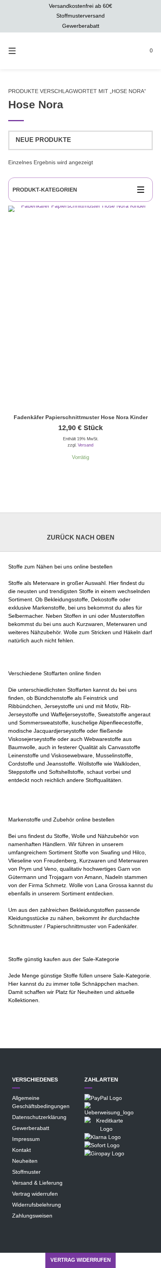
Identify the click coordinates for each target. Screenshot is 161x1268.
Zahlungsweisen (32, 1215)
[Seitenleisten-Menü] (142, 189)
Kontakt (21, 1150)
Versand (85, 445)
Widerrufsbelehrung (36, 1205)
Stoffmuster (26, 1172)
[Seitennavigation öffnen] (15, 50)
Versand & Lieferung (37, 1183)
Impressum (26, 1139)
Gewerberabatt (30, 1128)
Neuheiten (25, 1161)
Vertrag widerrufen (35, 1194)
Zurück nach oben (80, 537)
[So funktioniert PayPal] (103, 1098)
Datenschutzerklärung (39, 1117)
